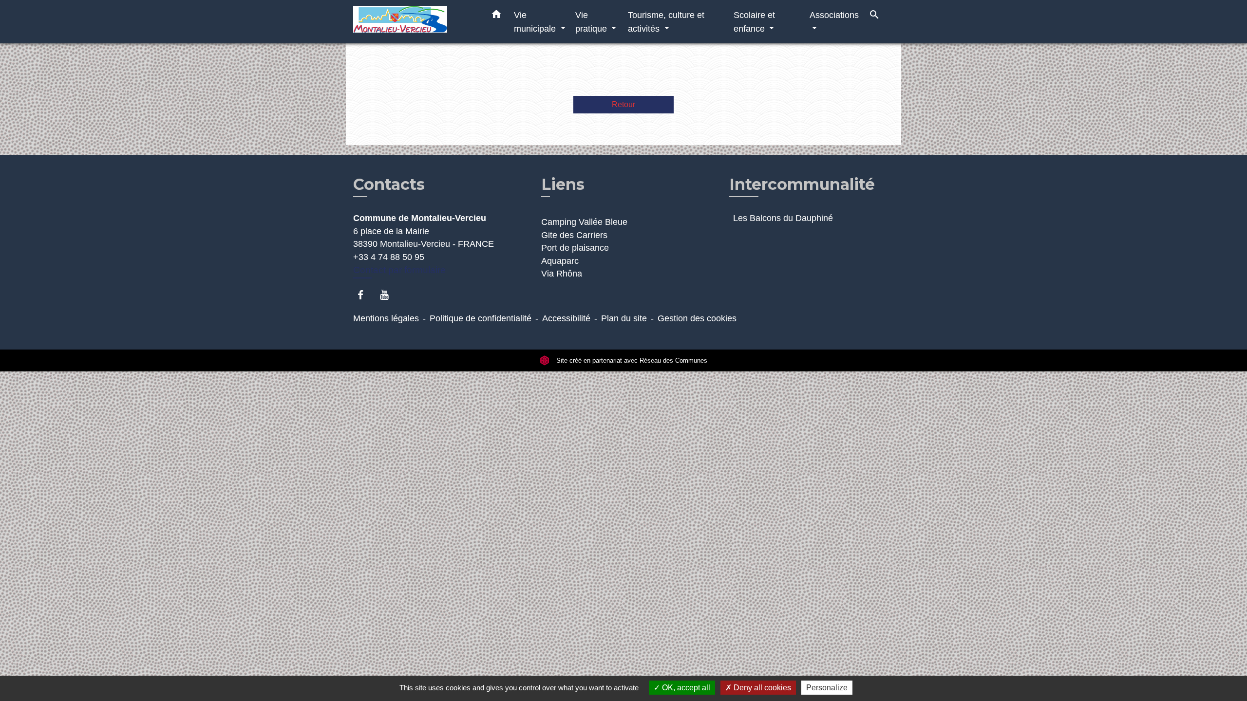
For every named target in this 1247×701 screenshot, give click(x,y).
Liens (563, 184)
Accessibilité (566, 318)
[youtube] (389, 294)
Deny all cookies (761, 687)
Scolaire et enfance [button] (754, 22)
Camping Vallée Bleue (584, 222)
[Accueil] (414, 21)
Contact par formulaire (399, 270)
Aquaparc (560, 261)
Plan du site (624, 318)
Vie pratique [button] (592, 22)
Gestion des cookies (697, 318)
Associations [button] (834, 15)
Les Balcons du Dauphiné (783, 218)
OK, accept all (685, 687)
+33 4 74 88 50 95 (388, 257)
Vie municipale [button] (536, 22)
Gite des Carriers (574, 235)
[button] (496, 16)
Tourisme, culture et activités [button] (666, 22)
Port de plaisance (575, 248)
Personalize (827, 687)
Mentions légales (386, 318)
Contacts (389, 184)
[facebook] (365, 294)
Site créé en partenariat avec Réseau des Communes (630, 360)
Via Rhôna (561, 273)
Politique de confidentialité (480, 318)
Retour (623, 104)
